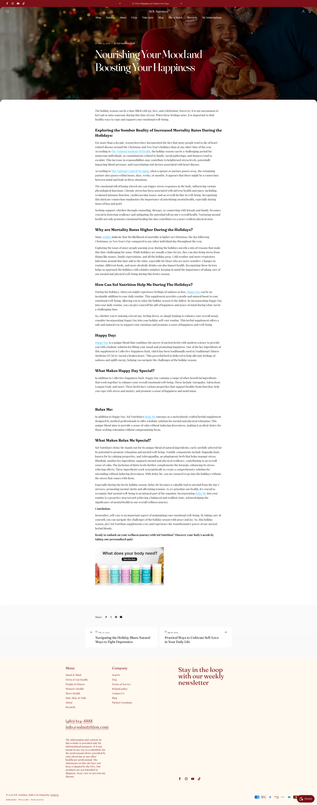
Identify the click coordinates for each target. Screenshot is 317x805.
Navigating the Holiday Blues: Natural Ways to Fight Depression (122, 640)
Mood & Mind (73, 674)
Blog (114, 697)
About (69, 702)
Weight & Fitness (75, 684)
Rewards (70, 707)
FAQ (114, 679)
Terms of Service (121, 684)
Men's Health (73, 693)
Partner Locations (122, 702)
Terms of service (37, 799)
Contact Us (118, 693)
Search (116, 674)
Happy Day (193, 292)
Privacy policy (23, 799)
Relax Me (150, 416)
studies (106, 237)
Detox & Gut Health (77, 679)
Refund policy (120, 688)
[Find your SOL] (158, 566)
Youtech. (54, 794)
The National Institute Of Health (130, 151)
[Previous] (120, 3)
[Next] (181, 3)
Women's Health (75, 688)
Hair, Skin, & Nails (76, 697)
